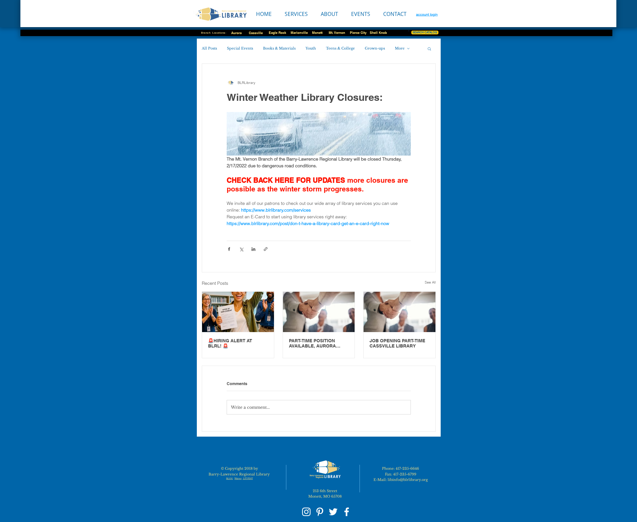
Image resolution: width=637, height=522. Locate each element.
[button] (429, 49)
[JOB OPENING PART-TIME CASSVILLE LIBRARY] (399, 312)
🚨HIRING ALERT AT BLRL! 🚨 (230, 343)
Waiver (238, 478)
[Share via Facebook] (229, 249)
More (400, 48)
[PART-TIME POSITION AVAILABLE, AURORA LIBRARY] (319, 312)
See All (430, 282)
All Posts (209, 48)
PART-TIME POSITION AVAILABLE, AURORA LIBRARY (312, 343)
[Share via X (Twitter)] (241, 249)
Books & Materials (279, 48)
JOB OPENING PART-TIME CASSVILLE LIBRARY (397, 343)
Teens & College (340, 48)
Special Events (240, 48)
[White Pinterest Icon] (319, 512)
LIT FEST (248, 478)
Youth (311, 48)
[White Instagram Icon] (306, 512)
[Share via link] (265, 249)
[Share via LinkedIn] (253, 249)
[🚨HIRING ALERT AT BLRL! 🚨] (238, 312)
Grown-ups (375, 48)
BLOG (229, 478)
